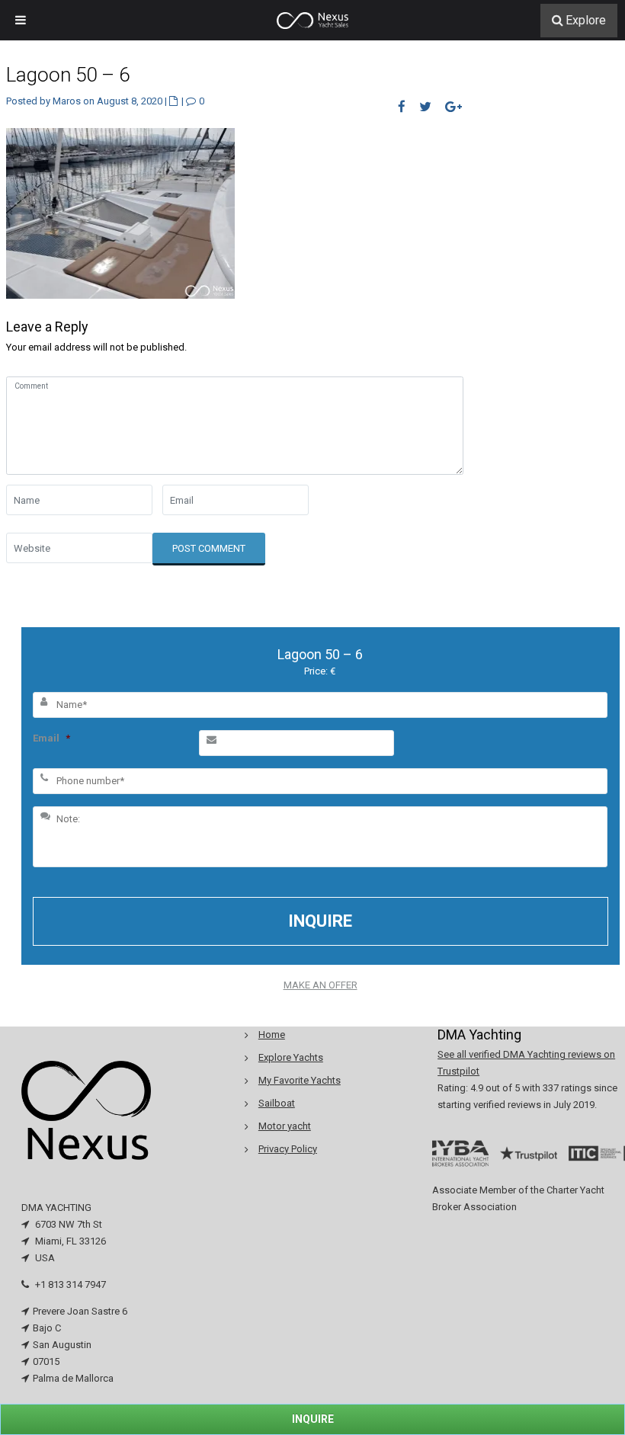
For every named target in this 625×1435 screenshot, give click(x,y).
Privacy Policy (287, 1149)
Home (271, 1034)
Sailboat (276, 1103)
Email (51, 738)
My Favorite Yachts (299, 1080)
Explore (586, 20)
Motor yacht (284, 1126)
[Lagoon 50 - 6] (120, 212)
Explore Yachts (290, 1057)
